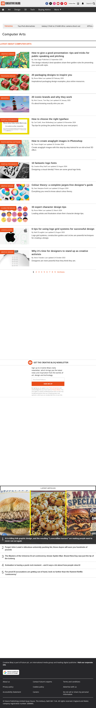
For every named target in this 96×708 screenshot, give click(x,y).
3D (25, 9)
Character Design (8, 208)
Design (17, 9)
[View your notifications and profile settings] (82, 3)
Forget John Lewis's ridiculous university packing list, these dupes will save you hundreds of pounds (46, 548)
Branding (5, 98)
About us (6, 682)
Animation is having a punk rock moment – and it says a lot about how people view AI (42, 565)
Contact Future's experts (42, 682)
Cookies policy (38, 687)
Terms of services (54, 388)
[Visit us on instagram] (54, 3)
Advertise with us (70, 687)
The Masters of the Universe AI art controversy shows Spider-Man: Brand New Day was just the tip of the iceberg (49, 557)
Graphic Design (7, 186)
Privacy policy (8, 687)
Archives (61, 272)
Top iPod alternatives (26, 26)
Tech (32, 9)
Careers (36, 692)
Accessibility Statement (12, 692)
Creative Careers (7, 54)
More (56, 9)
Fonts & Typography (9, 120)
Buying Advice (44, 9)
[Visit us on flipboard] (65, 3)
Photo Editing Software (11, 142)
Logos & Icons (6, 230)
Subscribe (72, 3)
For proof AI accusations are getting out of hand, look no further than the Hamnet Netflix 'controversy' (44, 573)
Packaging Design (8, 76)
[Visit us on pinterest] (61, 3)
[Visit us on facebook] (46, 3)
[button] (90, 3)
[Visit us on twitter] (50, 3)
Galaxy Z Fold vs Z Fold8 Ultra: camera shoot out (61, 26)
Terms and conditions (71, 682)
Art (9, 9)
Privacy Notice (56, 390)
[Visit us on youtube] (58, 3)
